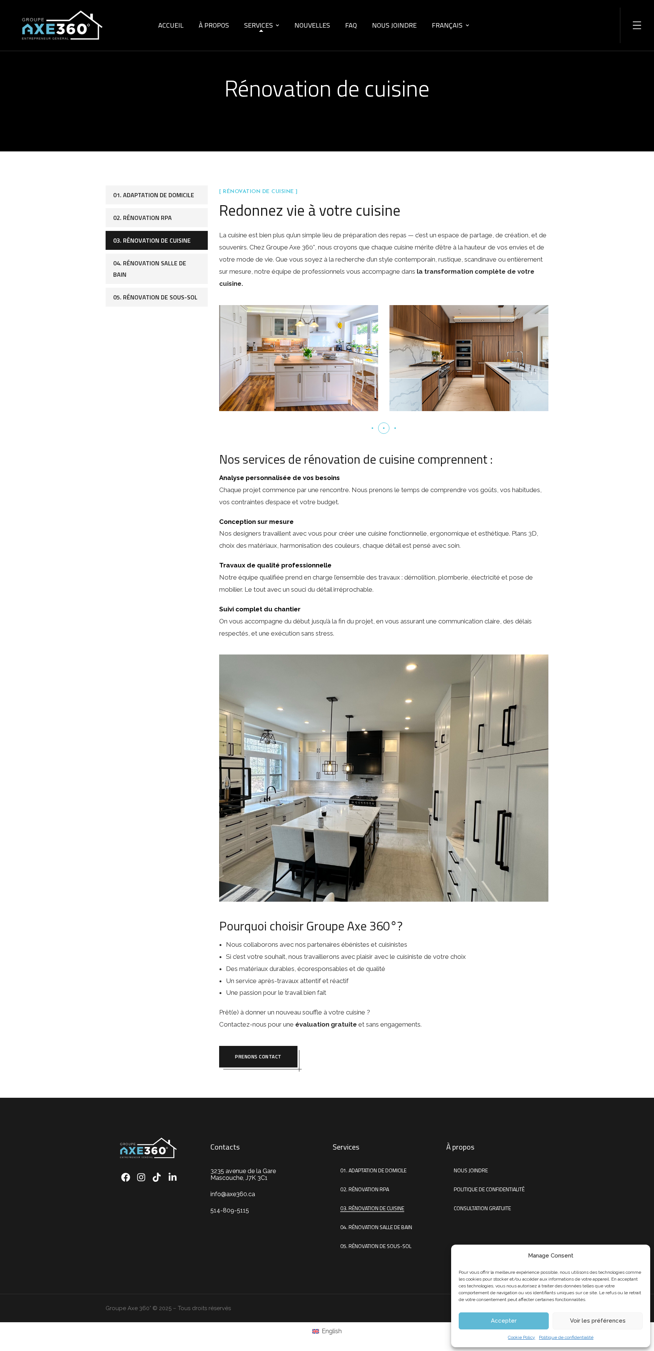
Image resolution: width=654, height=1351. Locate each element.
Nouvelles (312, 25)
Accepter (504, 1320)
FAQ (351, 25)
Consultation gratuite (482, 1208)
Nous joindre (394, 25)
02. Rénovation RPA (142, 217)
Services (258, 25)
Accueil (171, 25)
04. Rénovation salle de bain (149, 269)
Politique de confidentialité (566, 1337)
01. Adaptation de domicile (153, 194)
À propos (214, 25)
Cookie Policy (521, 1337)
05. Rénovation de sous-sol (155, 297)
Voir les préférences (598, 1320)
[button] (372, 428)
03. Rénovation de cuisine (152, 240)
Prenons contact (258, 1056)
